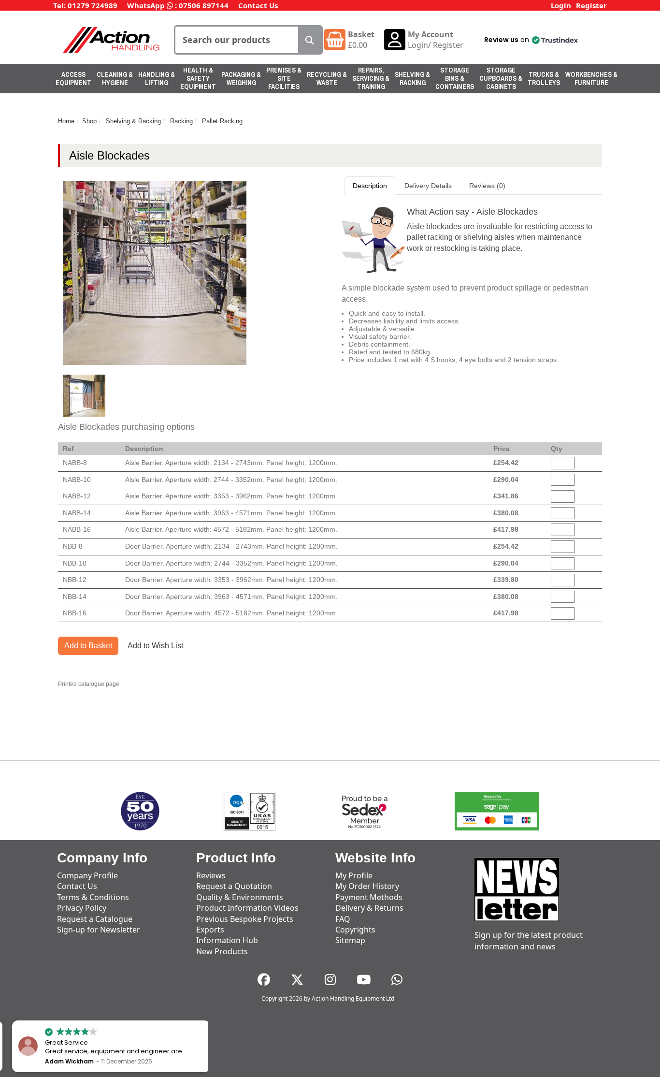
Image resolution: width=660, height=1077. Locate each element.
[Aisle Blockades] (84, 396)
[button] (530, 39)
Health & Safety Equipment (198, 78)
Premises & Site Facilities (283, 78)
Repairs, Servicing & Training (370, 78)
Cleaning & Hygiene (115, 78)
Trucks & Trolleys (544, 78)
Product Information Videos (247, 907)
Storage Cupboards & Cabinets (500, 78)
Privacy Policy (81, 907)
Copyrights (355, 929)
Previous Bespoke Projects (244, 919)
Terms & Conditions (93, 897)
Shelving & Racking (412, 78)
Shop (89, 121)
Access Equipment (73, 78)
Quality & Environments (239, 897)
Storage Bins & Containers (454, 78)
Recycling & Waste (327, 78)
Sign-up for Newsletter (98, 929)
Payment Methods (368, 897)
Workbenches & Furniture (591, 78)
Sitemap (350, 940)
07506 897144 (204, 5)
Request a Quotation (234, 886)
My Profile (354, 875)
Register (591, 5)
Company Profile (87, 875)
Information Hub (227, 940)
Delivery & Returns (369, 907)
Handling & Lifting (156, 78)
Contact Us (258, 5)
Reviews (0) (487, 185)
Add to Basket (88, 645)
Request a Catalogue (94, 919)
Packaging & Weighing (241, 78)
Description (370, 185)
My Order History (367, 886)
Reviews (211, 875)
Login (561, 5)
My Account (430, 34)
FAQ (342, 919)
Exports (210, 929)
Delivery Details (428, 185)
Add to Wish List (155, 645)
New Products (222, 951)
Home (66, 121)
